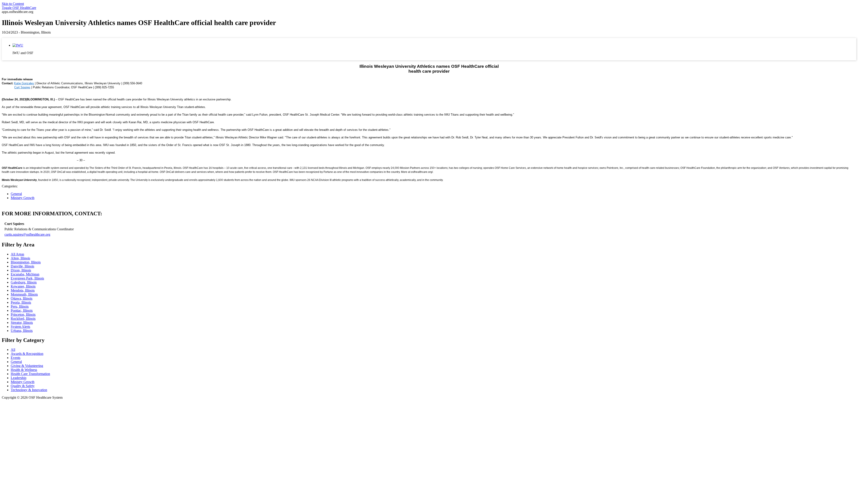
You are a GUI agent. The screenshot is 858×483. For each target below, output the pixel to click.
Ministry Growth (22, 198)
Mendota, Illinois (23, 290)
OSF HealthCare (19, 8)
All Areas (17, 254)
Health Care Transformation (30, 374)
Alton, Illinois (20, 258)
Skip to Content (13, 4)
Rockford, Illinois (23, 318)
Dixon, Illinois (21, 270)
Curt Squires (22, 87)
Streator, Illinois (22, 322)
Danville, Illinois (22, 266)
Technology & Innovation (29, 390)
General (16, 194)
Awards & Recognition (27, 354)
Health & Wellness (24, 370)
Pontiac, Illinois (22, 310)
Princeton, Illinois (23, 314)
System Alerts (20, 326)
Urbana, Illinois (22, 331)
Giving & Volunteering (27, 366)
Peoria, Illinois (21, 302)
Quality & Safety (23, 386)
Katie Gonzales (24, 83)
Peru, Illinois (20, 306)
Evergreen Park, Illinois (27, 278)
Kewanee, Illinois (23, 286)
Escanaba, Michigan (25, 274)
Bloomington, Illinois (26, 262)
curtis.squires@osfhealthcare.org (27, 234)
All (13, 350)
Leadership (18, 378)
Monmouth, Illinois (24, 294)
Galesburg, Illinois (24, 282)
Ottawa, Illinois (21, 298)
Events (15, 358)
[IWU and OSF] (18, 45)
